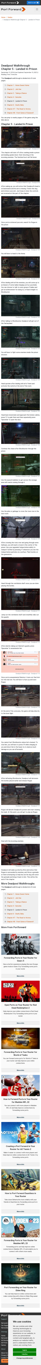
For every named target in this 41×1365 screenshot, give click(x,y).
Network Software (7, 1338)
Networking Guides (7, 1328)
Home (3, 17)
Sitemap (4, 1332)
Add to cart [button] (32, 3)
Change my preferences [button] (24, 1358)
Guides (10, 17)
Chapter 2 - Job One (14, 89)
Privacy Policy (6, 1355)
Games (3, 1345)
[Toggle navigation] (37, 9)
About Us (4, 1353)
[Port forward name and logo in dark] (13, 9)
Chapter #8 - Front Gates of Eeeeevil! (20, 113)
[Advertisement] (20, 43)
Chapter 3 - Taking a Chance (17, 93)
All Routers (5, 1340)
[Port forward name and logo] (10, 2)
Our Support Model (8, 1325)
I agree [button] (24, 1350)
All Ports (4, 1343)
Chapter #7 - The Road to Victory (19, 109)
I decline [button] (24, 1354)
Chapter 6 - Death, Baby (15, 105)
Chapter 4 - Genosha (14, 97)
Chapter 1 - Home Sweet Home (18, 85)
